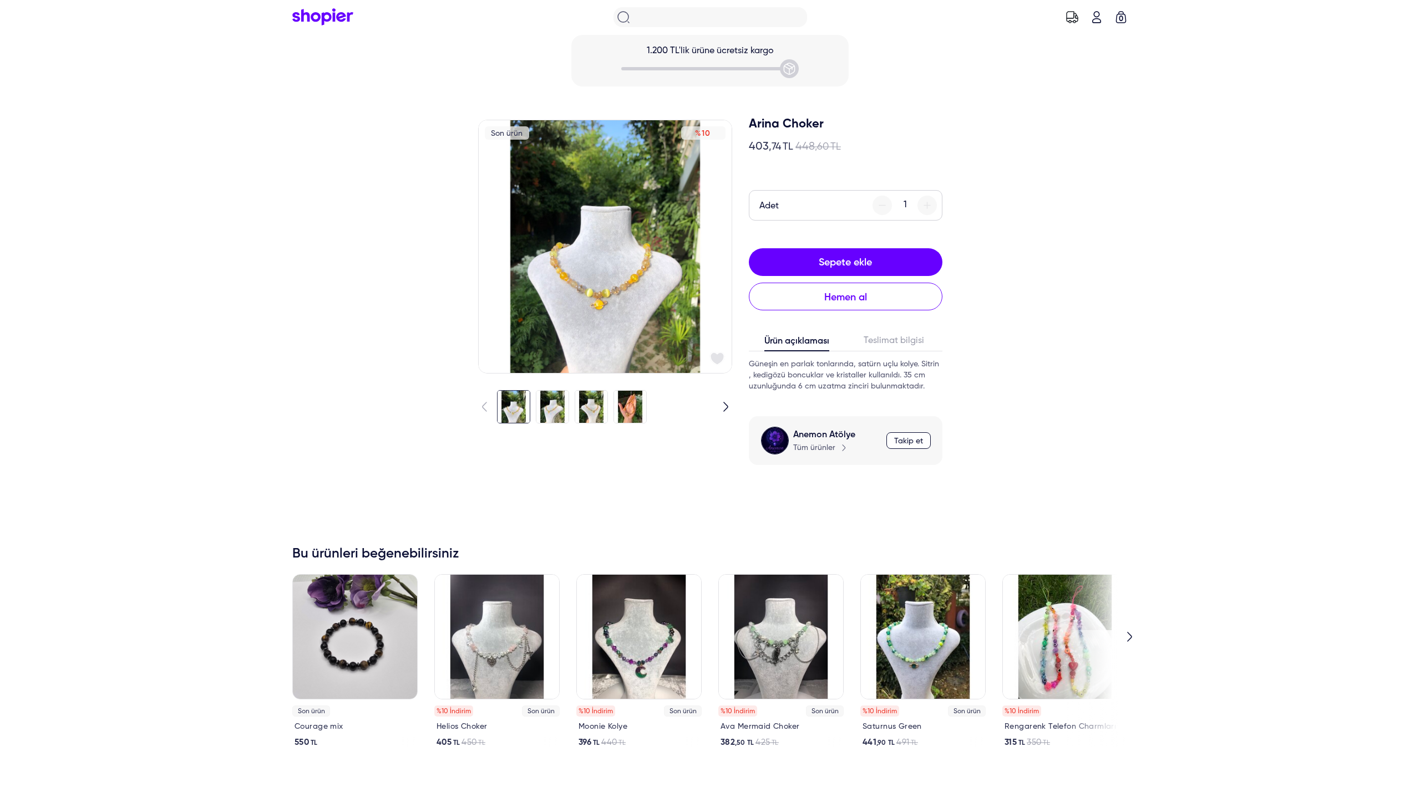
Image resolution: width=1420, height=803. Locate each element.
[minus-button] (882, 205)
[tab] (797, 343)
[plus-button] (927, 205)
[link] (355, 661)
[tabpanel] (845, 375)
